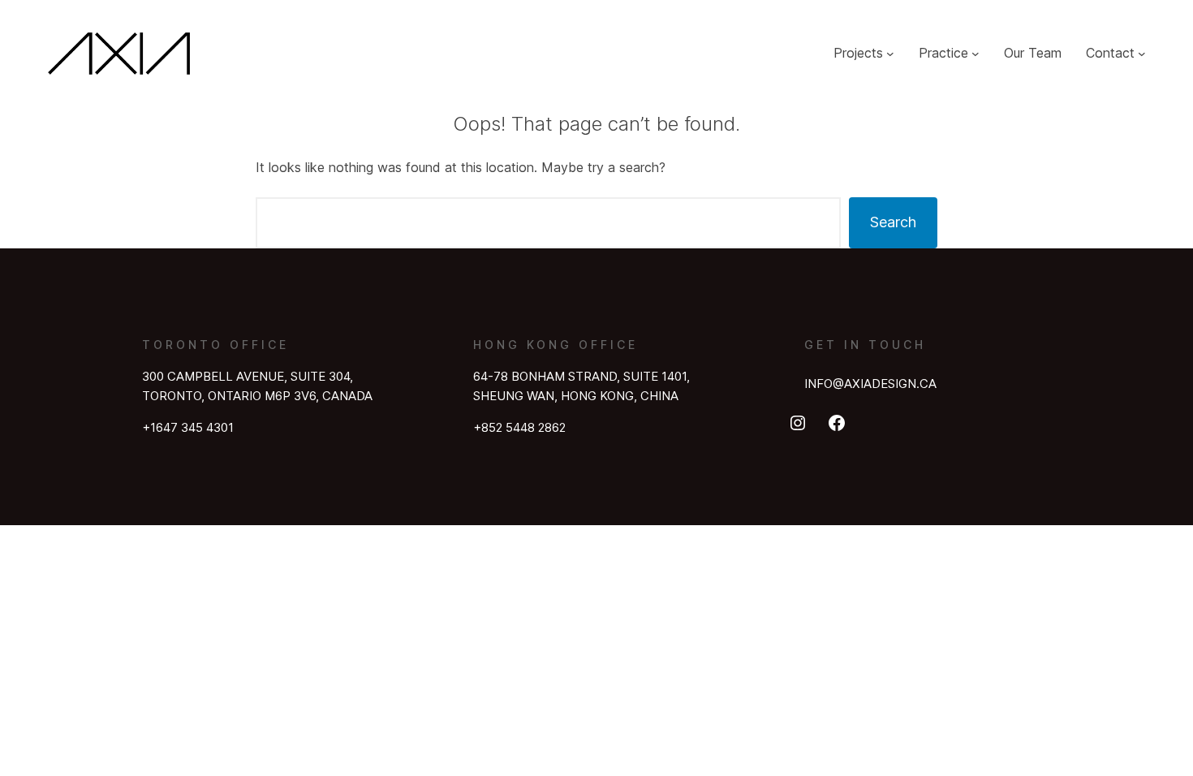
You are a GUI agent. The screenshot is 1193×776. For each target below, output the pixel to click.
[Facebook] (836, 423)
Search (893, 222)
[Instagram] (798, 423)
